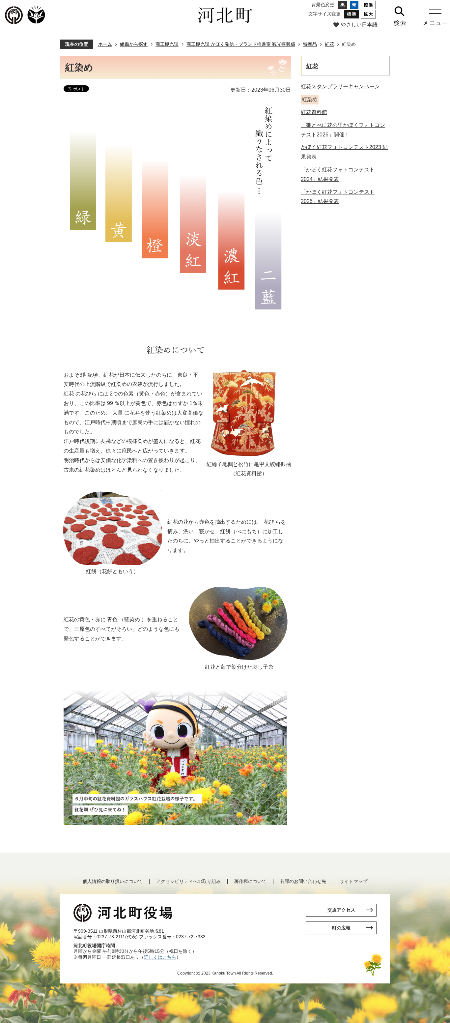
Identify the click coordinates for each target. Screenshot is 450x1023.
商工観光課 (167, 44)
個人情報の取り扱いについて (113, 881)
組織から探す (134, 44)
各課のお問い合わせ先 (303, 881)
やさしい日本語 (359, 24)
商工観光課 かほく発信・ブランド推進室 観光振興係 (240, 44)
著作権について (250, 881)
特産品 (310, 44)
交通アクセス (341, 910)
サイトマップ (353, 881)
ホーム (105, 44)
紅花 (329, 44)
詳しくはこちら (160, 957)
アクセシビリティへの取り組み (188, 881)
